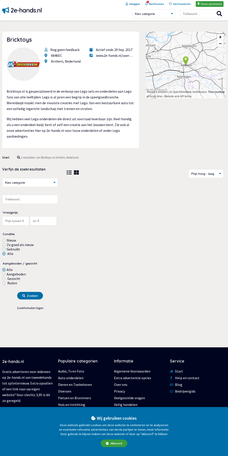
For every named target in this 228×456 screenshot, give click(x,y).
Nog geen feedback (64, 49)
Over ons (120, 384)
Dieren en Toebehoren (75, 384)
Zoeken (32, 295)
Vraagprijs (10, 212)
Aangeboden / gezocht (20, 263)
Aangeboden (16, 274)
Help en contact (187, 378)
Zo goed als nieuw (20, 244)
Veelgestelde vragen (129, 398)
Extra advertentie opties (132, 378)
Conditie (9, 234)
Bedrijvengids (184, 391)
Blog (178, 384)
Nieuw (11, 240)
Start (5, 157)
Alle (10, 253)
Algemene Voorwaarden (132, 371)
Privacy (119, 391)
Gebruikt (13, 249)
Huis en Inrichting (71, 404)
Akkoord (116, 443)
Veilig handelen (125, 404)
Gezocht (13, 278)
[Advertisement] (145, 218)
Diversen (64, 391)
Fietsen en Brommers (74, 398)
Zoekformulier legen (30, 308)
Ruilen (12, 283)
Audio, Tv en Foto (71, 371)
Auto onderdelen (70, 378)
